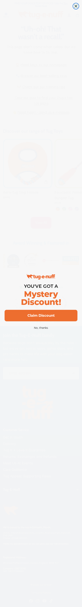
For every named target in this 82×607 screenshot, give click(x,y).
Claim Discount (41, 315)
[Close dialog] (76, 6)
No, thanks (41, 328)
